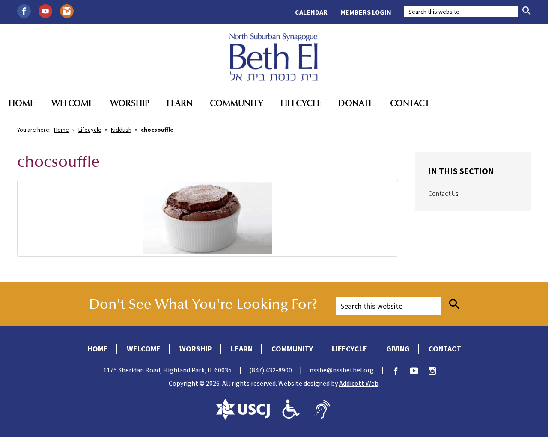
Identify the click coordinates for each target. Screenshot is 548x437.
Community (236, 103)
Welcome (72, 103)
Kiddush (121, 129)
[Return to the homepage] (274, 57)
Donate (355, 103)
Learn (180, 103)
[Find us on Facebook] (24, 10)
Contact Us (443, 193)
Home (21, 103)
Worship (129, 103)
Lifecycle (300, 103)
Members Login (365, 12)
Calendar (311, 12)
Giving (398, 349)
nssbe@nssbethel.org (342, 370)
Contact (409, 103)
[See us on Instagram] (67, 10)
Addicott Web (358, 383)
